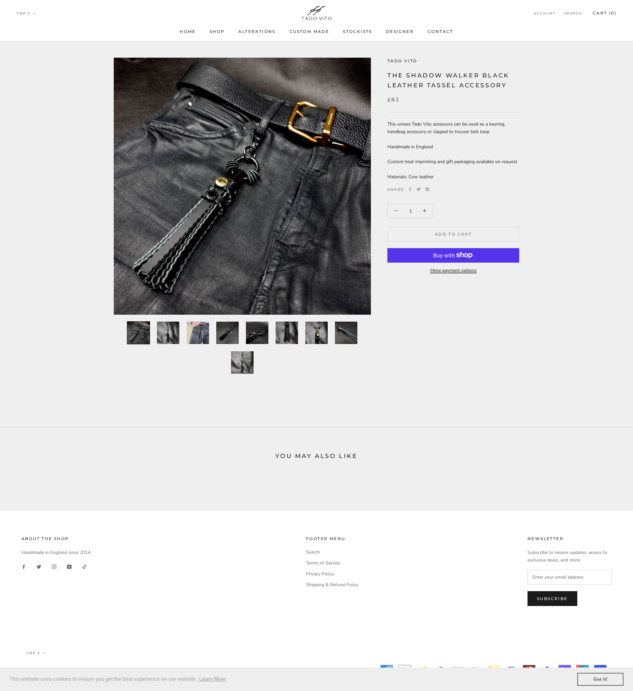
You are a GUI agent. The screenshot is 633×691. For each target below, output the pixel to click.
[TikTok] (84, 566)
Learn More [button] (212, 679)
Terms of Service (323, 563)
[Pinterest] (427, 189)
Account (544, 13)
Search (573, 13)
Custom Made (309, 31)
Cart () (605, 13)
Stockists (357, 31)
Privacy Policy (320, 574)
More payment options (453, 270)
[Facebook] (410, 189)
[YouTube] (69, 566)
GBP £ (23, 13)
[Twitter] (419, 189)
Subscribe (552, 598)
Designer (400, 31)
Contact (440, 31)
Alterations (256, 31)
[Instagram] (54, 566)
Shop (217, 31)
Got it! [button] (600, 679)
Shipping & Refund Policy (332, 585)
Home (188, 31)
